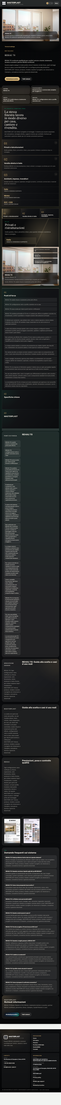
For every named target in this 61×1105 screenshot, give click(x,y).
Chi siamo (36, 1040)
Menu (56, 3)
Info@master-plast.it (10, 1067)
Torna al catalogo (10, 46)
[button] (30, 147)
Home (35, 1038)
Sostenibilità (36, 1047)
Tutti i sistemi (26, 79)
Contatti (35, 1049)
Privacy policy (37, 1077)
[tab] (11, 213)
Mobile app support (38, 1081)
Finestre (35, 1042)
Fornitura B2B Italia (38, 1045)
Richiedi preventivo (12, 79)
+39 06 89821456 (9, 1063)
